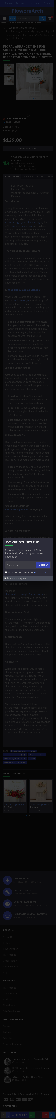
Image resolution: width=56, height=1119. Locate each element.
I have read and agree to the (27, 572)
